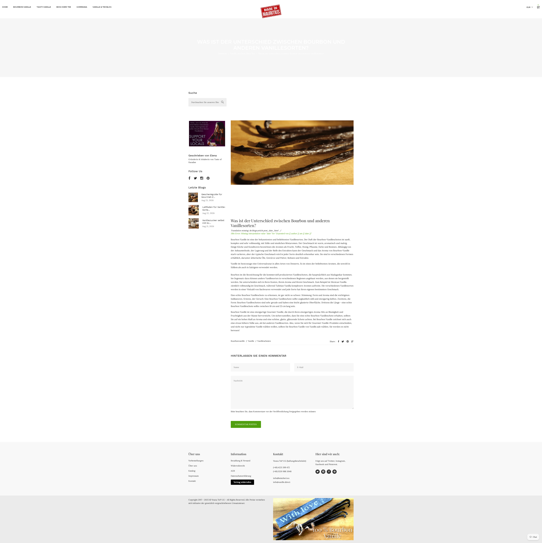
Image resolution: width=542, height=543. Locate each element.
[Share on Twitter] (343, 341)
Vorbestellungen (196, 460)
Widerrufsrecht (238, 465)
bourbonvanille (238, 341)
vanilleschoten (264, 341)
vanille (251, 341)
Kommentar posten (246, 424)
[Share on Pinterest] (348, 341)
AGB (233, 471)
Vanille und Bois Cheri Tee (242, 53)
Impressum (193, 476)
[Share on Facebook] (338, 341)
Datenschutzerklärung (241, 476)
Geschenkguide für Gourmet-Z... (211, 195)
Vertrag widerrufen (242, 482)
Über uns (192, 465)
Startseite (222, 53)
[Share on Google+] (352, 341)
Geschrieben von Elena (202, 155)
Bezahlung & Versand (240, 460)
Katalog (191, 471)
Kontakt (192, 481)
